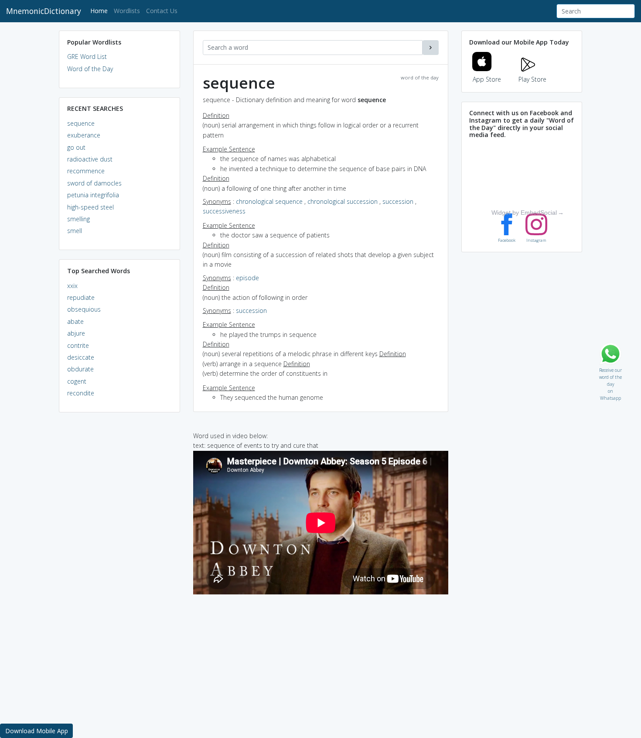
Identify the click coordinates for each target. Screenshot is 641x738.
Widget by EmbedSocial (524, 212)
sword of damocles (94, 183)
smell (74, 231)
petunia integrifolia (93, 195)
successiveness (224, 211)
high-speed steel (90, 207)
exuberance (83, 135)
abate (75, 321)
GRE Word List (87, 56)
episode (247, 278)
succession (397, 201)
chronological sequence (269, 201)
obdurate (80, 369)
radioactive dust (90, 159)
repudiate (81, 297)
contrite (78, 345)
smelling (78, 219)
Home (100, 10)
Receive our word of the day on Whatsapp (610, 368)
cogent (76, 381)
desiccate (80, 357)
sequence (81, 123)
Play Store (532, 79)
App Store (487, 79)
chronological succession (342, 201)
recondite (80, 393)
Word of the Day (90, 69)
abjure (76, 333)
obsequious (84, 309)
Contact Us (161, 11)
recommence (86, 171)
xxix (72, 285)
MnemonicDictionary (43, 11)
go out (76, 147)
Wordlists (127, 11)
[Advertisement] (119, 552)
